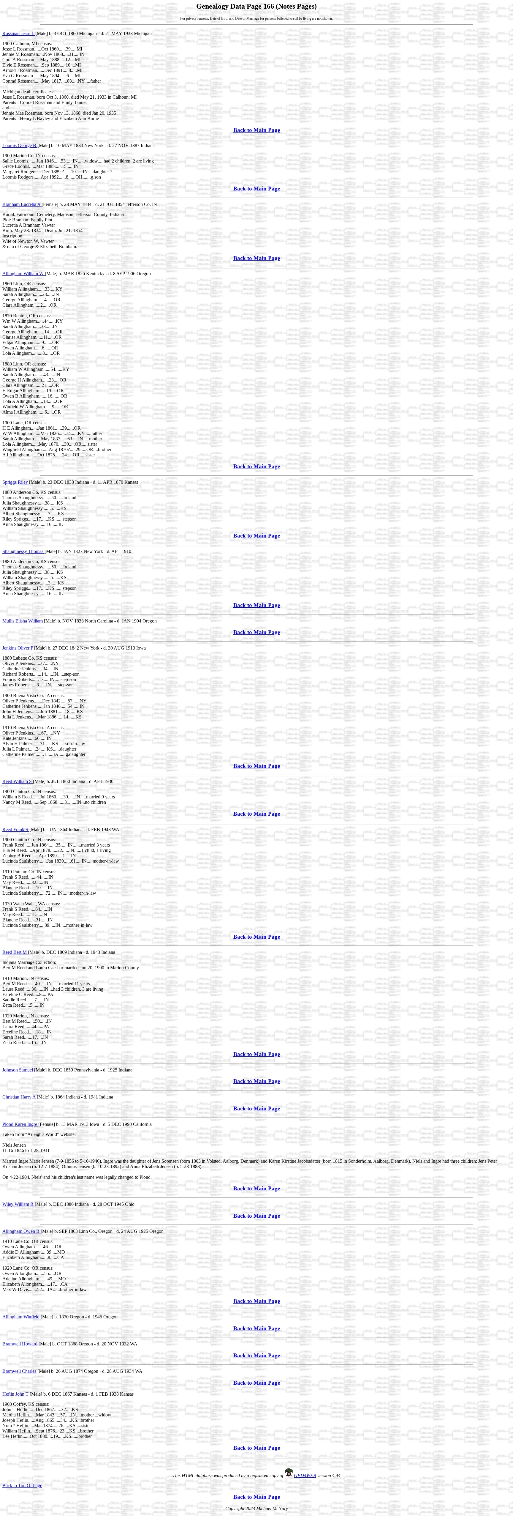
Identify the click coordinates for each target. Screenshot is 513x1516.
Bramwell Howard (20, 1343)
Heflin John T (16, 1394)
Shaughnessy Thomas (23, 551)
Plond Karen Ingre (20, 1124)
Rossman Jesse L (18, 33)
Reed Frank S (15, 829)
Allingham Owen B (21, 1231)
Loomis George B (19, 145)
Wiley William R (18, 1204)
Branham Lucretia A (22, 204)
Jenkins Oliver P (18, 647)
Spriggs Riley (15, 482)
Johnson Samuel (18, 1069)
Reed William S (17, 781)
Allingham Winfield (21, 1316)
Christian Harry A (19, 1096)
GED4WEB (305, 1475)
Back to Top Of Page (22, 1485)
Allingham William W (23, 273)
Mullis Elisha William (23, 620)
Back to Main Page (256, 130)
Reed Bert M (15, 952)
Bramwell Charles (19, 1371)
